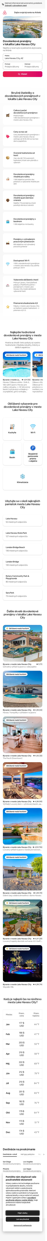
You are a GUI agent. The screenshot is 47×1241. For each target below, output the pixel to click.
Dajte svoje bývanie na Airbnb (27, 12)
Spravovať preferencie (23, 1225)
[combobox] (22, 58)
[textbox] (13, 66)
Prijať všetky (22, 1213)
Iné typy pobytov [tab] (28, 1154)
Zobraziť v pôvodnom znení (16, 5)
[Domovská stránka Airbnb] (5, 12)
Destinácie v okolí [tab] (10, 1154)
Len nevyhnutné (22, 1219)
